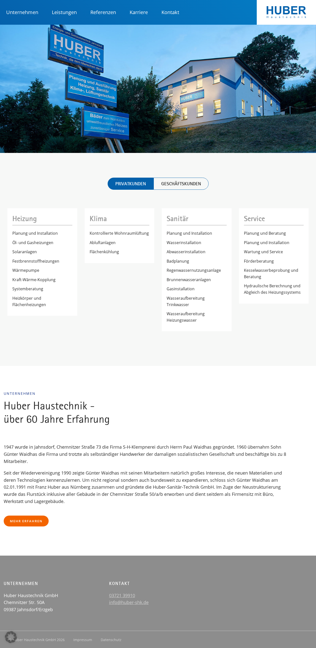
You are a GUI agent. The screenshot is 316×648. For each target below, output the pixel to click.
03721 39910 (122, 595)
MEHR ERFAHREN (26, 521)
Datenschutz (111, 639)
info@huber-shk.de (129, 602)
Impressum (82, 639)
